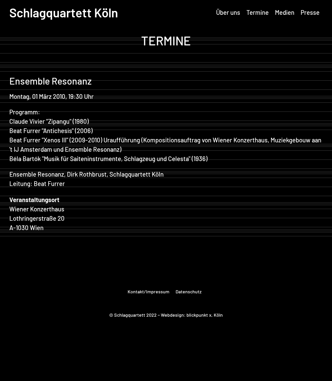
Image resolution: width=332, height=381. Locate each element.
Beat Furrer (24, 130)
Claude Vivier (27, 121)
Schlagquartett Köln (63, 12)
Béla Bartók (25, 158)
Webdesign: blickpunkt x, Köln (192, 315)
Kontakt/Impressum (148, 291)
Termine (257, 12)
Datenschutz (189, 291)
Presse (310, 12)
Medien (284, 12)
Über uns (228, 12)
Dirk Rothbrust (87, 174)
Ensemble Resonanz (36, 174)
